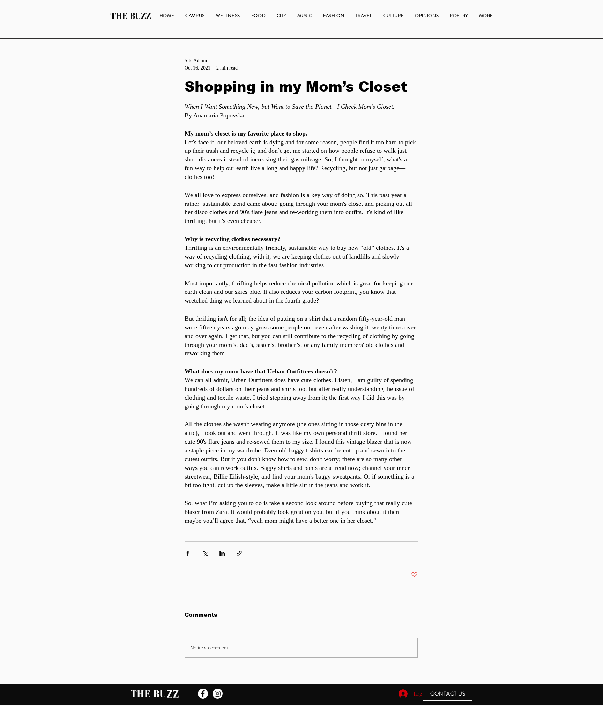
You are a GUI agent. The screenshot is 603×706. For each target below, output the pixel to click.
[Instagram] (218, 694)
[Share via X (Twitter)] (205, 553)
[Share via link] (239, 553)
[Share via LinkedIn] (222, 553)
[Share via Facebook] (188, 553)
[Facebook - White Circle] (203, 694)
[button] (486, 16)
